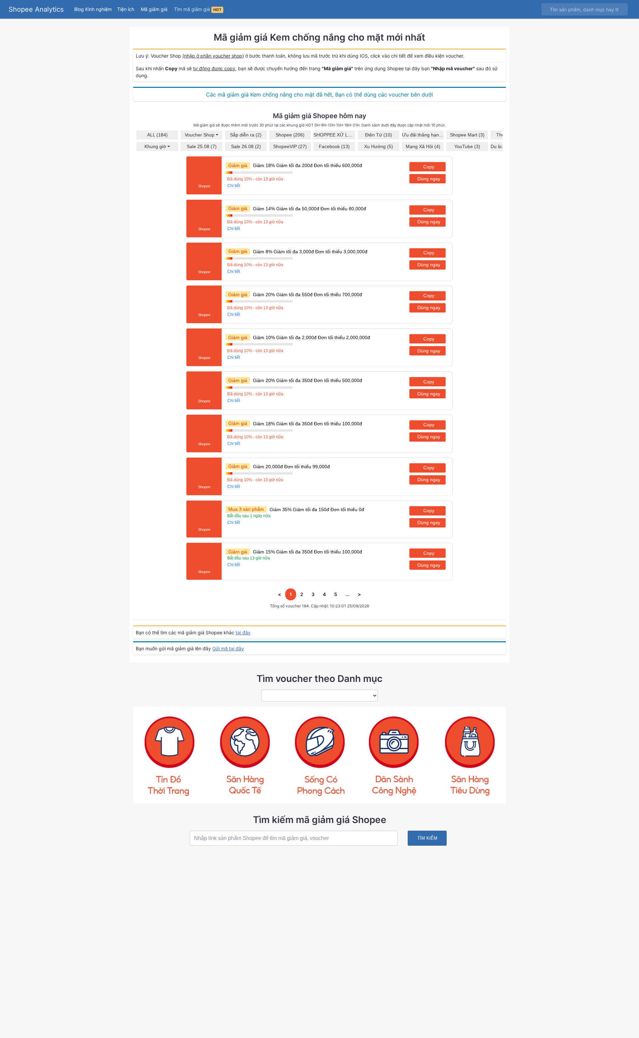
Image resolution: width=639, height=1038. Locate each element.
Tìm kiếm (427, 838)
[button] (126, 9)
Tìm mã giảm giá (197, 9)
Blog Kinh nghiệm (93, 9)
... (347, 594)
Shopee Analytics (36, 9)
